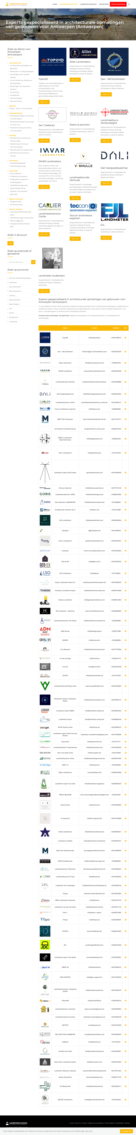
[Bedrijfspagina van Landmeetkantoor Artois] (125, 758)
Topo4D (43, 79)
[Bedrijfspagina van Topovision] (125, 742)
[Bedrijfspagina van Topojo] (125, 893)
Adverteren (104, 4)
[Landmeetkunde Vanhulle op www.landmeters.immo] (83, 160)
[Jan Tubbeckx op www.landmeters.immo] (52, 114)
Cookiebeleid (119, 1123)
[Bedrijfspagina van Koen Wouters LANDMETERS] (125, 502)
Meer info (44, 102)
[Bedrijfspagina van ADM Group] (125, 631)
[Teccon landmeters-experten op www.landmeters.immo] (83, 208)
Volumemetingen (16, 98)
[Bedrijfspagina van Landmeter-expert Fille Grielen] (125, 473)
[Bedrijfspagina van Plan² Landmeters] (125, 453)
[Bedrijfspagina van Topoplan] (125, 531)
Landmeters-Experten (68, 4)
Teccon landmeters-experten (81, 217)
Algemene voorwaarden (95, 1123)
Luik (10, 308)
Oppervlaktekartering (17, 188)
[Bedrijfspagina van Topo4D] (45, 338)
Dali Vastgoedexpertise (114, 168)
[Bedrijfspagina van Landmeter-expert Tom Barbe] (125, 957)
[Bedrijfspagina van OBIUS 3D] (45, 967)
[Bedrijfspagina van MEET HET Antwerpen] (125, 419)
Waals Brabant (14, 304)
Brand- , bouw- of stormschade (21, 108)
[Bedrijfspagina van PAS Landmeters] (125, 520)
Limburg (12, 295)
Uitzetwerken (14, 95)
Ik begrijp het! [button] (126, 1131)
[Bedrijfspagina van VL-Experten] (125, 818)
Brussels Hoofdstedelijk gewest (20, 278)
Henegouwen (13, 317)
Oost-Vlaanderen (15, 287)
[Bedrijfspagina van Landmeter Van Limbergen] (125, 885)
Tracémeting (14, 92)
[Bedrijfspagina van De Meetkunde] (125, 1086)
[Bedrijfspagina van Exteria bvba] (125, 805)
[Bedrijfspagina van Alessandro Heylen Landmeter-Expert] (125, 700)
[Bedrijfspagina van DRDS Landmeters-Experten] (125, 900)
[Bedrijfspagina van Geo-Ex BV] (125, 561)
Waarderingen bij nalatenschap (21, 150)
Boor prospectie (15, 173)
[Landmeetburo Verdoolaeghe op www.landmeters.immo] (114, 112)
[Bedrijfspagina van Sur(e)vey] (125, 551)
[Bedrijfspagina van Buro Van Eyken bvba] (125, 753)
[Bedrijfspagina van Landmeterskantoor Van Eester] (125, 621)
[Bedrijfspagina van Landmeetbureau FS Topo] (125, 877)
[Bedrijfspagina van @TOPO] (125, 675)
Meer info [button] (88, 1131)
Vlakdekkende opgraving (18, 185)
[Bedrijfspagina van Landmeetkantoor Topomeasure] (125, 747)
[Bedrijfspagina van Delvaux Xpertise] (125, 488)
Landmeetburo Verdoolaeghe (109, 121)
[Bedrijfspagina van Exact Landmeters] (125, 541)
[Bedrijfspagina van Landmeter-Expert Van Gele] (125, 784)
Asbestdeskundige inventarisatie (21, 218)
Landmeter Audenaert (52, 275)
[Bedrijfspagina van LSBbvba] (125, 1042)
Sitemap (127, 1123)
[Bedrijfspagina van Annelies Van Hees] (125, 1051)
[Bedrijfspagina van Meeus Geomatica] (125, 1077)
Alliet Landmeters (80, 61)
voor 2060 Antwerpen (36, 33)
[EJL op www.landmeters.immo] (114, 212)
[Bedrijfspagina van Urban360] (125, 1001)
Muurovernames (16, 101)
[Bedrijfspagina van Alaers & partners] (45, 363)
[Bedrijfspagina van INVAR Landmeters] (45, 371)
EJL (103, 225)
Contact (84, 1123)
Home (54, 4)
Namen (11, 313)
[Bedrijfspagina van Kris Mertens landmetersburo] (125, 429)
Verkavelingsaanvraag (18, 166)
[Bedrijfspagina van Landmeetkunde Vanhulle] (45, 382)
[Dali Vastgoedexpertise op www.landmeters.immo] (114, 155)
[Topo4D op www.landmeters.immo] (52, 61)
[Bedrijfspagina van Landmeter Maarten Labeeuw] (125, 1071)
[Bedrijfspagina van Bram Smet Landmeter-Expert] (125, 1062)
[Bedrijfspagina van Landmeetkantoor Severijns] (125, 1009)
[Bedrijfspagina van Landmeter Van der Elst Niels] (125, 907)
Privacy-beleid (109, 1123)
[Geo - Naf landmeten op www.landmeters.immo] (114, 61)
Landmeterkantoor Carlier (50, 215)
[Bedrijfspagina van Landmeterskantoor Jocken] (125, 1017)
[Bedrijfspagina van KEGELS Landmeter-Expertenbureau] (125, 439)
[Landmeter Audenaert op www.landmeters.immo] (52, 258)
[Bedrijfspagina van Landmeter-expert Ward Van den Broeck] (125, 734)
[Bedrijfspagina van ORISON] (125, 640)
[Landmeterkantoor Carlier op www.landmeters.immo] (50, 207)
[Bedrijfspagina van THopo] (125, 920)
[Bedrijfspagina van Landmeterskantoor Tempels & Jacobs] (125, 990)
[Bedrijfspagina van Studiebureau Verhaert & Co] (125, 510)
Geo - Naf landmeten (113, 79)
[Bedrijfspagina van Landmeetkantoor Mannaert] (125, 869)
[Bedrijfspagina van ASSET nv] (125, 765)
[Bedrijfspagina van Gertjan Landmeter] (125, 600)
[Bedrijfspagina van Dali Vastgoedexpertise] (45, 394)
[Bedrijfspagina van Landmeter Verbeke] (125, 841)
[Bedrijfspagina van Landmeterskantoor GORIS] (125, 494)
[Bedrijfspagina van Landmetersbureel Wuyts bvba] (125, 686)
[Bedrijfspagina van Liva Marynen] (125, 649)
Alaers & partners (80, 124)
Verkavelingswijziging (17, 163)
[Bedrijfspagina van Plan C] (125, 912)
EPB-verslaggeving (16, 221)
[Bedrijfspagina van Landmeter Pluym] (125, 719)
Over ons (78, 1123)
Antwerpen (13, 282)
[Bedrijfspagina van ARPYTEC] (125, 1025)
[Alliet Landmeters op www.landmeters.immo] (83, 53)
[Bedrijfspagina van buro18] (125, 667)
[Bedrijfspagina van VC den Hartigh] (125, 658)
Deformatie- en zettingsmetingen (22, 71)
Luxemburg (13, 322)
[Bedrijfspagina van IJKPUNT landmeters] (125, 1100)
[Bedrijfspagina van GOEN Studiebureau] (125, 861)
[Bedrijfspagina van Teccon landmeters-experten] (45, 409)
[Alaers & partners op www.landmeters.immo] (83, 114)
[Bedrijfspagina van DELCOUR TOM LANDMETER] (125, 1034)
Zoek (10, 243)
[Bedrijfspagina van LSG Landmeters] (125, 573)
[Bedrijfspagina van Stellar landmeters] (125, 832)
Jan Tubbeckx (47, 125)
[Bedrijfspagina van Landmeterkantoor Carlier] (45, 402)
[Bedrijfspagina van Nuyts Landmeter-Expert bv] (125, 582)
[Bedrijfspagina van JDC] (125, 945)
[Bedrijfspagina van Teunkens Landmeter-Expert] (125, 590)
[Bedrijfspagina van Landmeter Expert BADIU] (125, 711)
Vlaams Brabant (14, 300)
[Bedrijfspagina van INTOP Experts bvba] (125, 727)
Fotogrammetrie (15, 201)
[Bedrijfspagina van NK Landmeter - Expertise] (125, 611)
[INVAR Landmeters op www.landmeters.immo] (52, 152)
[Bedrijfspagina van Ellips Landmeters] (125, 772)
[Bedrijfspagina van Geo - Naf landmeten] (45, 351)
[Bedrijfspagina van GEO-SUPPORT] (125, 977)
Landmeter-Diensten (88, 4)
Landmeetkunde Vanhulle (79, 179)
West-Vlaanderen (15, 291)
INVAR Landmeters (50, 161)
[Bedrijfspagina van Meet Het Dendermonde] (125, 850)
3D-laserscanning (16, 204)
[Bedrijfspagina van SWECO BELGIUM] (125, 795)
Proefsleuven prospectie (18, 176)
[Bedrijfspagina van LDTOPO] (125, 931)
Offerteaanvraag (118, 4)
